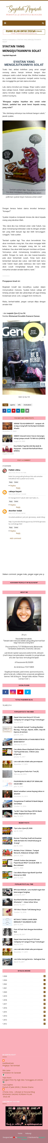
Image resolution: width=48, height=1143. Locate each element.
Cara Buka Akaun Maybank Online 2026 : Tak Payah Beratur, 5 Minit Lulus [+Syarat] (29, 751)
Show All (6, 1096)
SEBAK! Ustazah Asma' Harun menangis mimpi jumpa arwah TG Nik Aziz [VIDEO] (29, 437)
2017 (24, 1004)
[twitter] (28, 692)
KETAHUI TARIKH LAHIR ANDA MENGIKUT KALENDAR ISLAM (25, 920)
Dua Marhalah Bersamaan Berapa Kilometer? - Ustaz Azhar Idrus (27, 900)
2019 (24, 996)
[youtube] (20, 692)
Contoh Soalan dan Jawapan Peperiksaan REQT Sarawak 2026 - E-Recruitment (28, 862)
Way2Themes (22, 1137)
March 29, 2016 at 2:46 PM (17, 513)
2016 (24, 1008)
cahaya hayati (15, 491)
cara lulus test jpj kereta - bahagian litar (29, 959)
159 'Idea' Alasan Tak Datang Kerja (27, 909)
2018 (24, 1000)
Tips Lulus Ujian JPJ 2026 (23, 828)
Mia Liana (6, 1070)
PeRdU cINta (14, 470)
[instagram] (13, 692)
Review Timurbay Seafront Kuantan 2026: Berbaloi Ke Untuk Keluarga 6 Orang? (28, 840)
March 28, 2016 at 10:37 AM (17, 472)
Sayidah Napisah (9, 55)
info (19, 405)
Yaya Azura (6, 1077)
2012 (24, 1024)
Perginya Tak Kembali (11, 1065)
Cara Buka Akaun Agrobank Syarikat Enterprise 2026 (28, 873)
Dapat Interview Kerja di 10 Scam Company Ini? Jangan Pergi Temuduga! (29, 718)
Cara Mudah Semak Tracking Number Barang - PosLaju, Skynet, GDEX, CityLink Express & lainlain (29, 729)
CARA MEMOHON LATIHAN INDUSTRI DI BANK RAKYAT (29, 740)
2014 (24, 1016)
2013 (24, 1020)
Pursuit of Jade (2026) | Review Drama (17, 1087)
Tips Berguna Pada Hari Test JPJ (26, 771)
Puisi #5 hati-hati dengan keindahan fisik (28, 930)
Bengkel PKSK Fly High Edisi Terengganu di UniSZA (22, 1080)
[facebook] (5, 692)
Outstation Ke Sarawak (11, 1073)
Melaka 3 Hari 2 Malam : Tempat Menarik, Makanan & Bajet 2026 (26, 851)
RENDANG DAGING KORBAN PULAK (17, 1094)
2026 (24, 976)
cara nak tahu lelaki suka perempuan (28, 761)
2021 (24, 988)
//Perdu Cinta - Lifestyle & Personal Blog (18, 1092)
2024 (24, 980)
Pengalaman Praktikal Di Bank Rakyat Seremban (28, 802)
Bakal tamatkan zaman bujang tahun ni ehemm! (29, 792)
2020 (24, 992)
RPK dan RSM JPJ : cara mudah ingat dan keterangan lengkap (29, 891)
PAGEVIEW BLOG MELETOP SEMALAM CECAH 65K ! (28, 782)
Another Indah (15, 510)
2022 (24, 984)
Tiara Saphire (7, 1085)
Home (4, 40)
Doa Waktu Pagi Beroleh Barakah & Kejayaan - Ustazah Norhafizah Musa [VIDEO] (28, 448)
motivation (12, 40)
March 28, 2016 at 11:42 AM (17, 494)
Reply (10, 482)
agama (12, 405)
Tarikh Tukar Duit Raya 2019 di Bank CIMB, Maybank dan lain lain (28, 812)
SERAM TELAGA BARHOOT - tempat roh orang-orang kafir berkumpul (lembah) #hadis (29, 425)
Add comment (15, 538)
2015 (24, 1012)
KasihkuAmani (8, 1063)
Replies (13, 485)
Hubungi (28, 1133)
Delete (16, 482)
